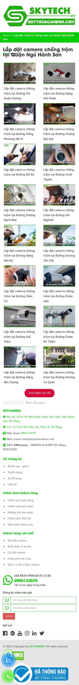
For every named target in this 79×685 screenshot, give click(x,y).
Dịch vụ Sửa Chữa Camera (24, 564)
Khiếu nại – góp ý (18, 466)
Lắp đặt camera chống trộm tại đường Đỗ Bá (19, 171)
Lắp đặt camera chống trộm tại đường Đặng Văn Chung (19, 375)
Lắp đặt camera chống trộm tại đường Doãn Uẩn (58, 294)
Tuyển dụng (15, 472)
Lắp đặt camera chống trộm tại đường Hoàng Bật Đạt (59, 132)
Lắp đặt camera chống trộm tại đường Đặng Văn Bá (19, 254)
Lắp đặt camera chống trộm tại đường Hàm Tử (19, 294)
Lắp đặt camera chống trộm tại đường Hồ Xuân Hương (19, 91)
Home (6, 35)
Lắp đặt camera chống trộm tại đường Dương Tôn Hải (59, 254)
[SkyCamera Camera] (39, 16)
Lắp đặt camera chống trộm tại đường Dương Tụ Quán (59, 375)
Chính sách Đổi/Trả (19, 518)
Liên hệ (12, 484)
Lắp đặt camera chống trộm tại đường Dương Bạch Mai (19, 213)
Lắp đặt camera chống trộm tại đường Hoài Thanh (58, 173)
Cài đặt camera (17, 552)
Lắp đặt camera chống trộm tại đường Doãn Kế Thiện (58, 335)
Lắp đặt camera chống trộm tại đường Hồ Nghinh (58, 213)
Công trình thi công (19, 558)
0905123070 (28, 433)
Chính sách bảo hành (20, 506)
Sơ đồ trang (14, 478)
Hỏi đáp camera (17, 540)
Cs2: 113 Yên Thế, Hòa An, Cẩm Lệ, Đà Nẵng (34, 426)
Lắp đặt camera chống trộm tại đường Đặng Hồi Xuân (58, 91)
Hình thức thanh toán (20, 524)
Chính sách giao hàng (21, 500)
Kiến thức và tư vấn (19, 546)
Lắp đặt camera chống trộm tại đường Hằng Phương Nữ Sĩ (19, 132)
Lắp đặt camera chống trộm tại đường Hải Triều (19, 335)
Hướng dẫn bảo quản (20, 512)
